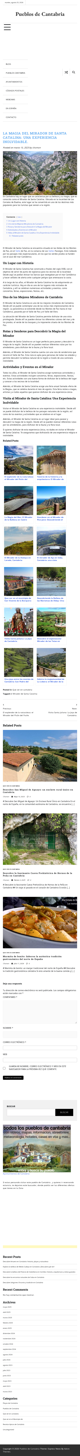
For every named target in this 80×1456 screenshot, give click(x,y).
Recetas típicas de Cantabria (13, 1424)
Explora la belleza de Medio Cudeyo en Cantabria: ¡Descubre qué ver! (28, 1267)
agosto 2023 (7, 1365)
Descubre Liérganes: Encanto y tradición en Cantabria (23, 1282)
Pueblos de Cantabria (40, 13)
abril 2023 (6, 1386)
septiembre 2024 (9, 1349)
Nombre (8, 1028)
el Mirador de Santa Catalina (23, 693)
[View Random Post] (66, 72)
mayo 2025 (7, 1307)
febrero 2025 (8, 1323)
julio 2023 (6, 1370)
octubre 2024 (8, 1344)
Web (5, 1054)
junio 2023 (7, 1375)
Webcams (10, 99)
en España (11, 108)
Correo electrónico (14, 1042)
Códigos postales (15, 90)
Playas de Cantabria (10, 1403)
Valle (18, 251)
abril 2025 (6, 1312)
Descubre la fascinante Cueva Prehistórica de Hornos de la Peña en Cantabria (37, 874)
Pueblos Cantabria (15, 73)
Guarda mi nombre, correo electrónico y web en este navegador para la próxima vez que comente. (37, 1068)
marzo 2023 (7, 1391)
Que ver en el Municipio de (13, 1419)
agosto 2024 (7, 1354)
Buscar (11, 1106)
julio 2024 (6, 1360)
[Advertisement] (15, 46)
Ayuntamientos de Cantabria (16, 1173)
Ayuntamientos (14, 81)
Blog (8, 64)
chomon (36, 147)
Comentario (10, 997)
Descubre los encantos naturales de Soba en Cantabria (23, 1277)
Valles (51, 251)
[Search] (73, 72)
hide (19, 217)
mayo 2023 (7, 1381)
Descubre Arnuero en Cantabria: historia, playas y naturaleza (25, 1261)
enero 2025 (7, 1328)
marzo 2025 (7, 1317)
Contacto (11, 117)
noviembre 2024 (9, 1338)
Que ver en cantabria (22, 689)
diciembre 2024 (9, 1333)
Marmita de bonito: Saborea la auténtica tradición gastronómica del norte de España (32, 957)
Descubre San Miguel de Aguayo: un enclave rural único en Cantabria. (38, 791)
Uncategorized (8, 1429)
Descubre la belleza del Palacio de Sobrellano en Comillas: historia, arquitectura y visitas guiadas (39, 1272)
